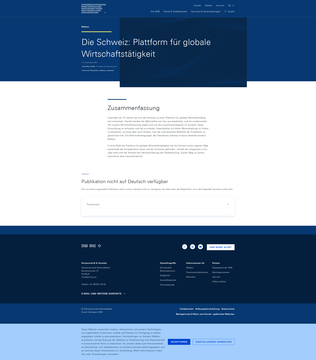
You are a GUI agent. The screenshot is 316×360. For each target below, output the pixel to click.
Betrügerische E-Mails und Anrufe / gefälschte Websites (205, 314)
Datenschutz (228, 309)
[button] (231, 6)
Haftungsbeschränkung (207, 309)
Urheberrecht (186, 309)
